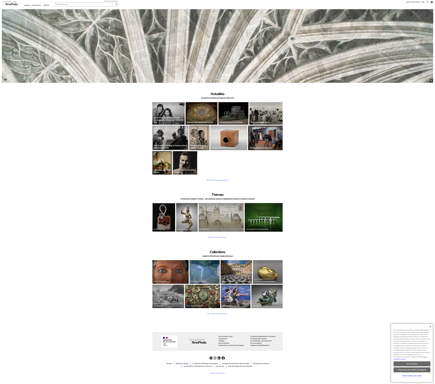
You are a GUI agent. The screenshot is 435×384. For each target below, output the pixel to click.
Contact (169, 363)
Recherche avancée (111, 1)
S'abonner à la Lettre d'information (231, 345)
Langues (432, 2)
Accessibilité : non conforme (261, 341)
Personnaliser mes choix (411, 375)
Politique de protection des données (235, 363)
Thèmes (46, 5)
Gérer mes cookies (217, 373)
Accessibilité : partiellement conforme (197, 366)
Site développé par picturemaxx (240, 366)
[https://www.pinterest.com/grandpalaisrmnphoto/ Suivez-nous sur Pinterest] (211, 359)
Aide (422, 2)
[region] (412, 352)
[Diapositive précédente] (4, 46)
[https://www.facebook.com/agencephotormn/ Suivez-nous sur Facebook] (223, 359)
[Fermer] (430, 326)
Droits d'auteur (223, 343)
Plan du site (220, 366)
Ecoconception (256, 343)
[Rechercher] (116, 4)
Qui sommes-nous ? (225, 336)
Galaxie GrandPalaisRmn (259, 345)
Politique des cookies (258, 339)
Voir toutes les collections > (217, 314)
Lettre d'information (413, 2)
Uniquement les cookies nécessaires (412, 369)
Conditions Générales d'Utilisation (205, 363)
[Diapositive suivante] (430, 46)
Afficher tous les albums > (217, 237)
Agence (27, 5)
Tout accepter (412, 364)
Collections (36, 5)
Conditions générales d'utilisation (263, 336)
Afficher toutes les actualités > (217, 180)
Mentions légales (182, 363)
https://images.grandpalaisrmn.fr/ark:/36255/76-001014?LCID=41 (4, 79)
